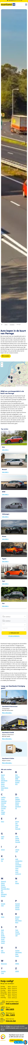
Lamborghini (18, 861)
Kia (2, 861)
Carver (3, 799)
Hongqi (17, 840)
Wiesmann (4, 963)
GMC (2, 838)
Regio (6, 324)
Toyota (17, 932)
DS (16, 808)
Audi (2, 789)
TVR (16, 935)
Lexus (16, 868)
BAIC (16, 775)
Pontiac (17, 907)
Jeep (16, 851)
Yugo (2, 973)
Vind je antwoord (12, 1003)
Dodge (17, 804)
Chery (2, 804)
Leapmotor (18, 866)
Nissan (17, 883)
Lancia (17, 862)
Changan (3, 803)
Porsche (17, 909)
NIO (16, 881)
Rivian (17, 918)
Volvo (16, 954)
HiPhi (16, 836)
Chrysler (3, 808)
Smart (2, 939)
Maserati (3, 881)
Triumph (17, 933)
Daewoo (17, 799)
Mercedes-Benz (5, 888)
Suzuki (3, 943)
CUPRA (3, 814)
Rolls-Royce (18, 920)
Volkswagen (18, 952)
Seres (2, 933)
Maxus (3, 883)
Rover (16, 922)
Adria (2, 777)
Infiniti (3, 849)
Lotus (16, 870)
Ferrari (17, 821)
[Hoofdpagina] (1, 324)
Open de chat (11, 1021)
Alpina (3, 782)
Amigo (3, 786)
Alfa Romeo (4, 780)
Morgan (3, 896)
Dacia (16, 797)
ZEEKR (17, 971)
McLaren (3, 887)
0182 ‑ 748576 (10, 1015)
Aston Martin (4, 788)
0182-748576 (10, 1009)
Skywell (3, 937)
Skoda (2, 935)
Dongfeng (18, 806)
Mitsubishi (4, 894)
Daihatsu (17, 801)
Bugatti (17, 782)
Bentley (17, 777)
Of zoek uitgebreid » (14, 636)
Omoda (3, 903)
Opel (2, 905)
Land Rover (18, 864)
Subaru (3, 941)
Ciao (2, 810)
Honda (17, 838)
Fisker (17, 825)
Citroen (3, 812)
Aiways (3, 778)
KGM (2, 859)
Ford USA (17, 829)
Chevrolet (3, 806)
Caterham (4, 801)
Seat (2, 932)
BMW (16, 778)
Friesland (12, 324)
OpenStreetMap (20, 385)
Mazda (3, 885)
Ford (16, 827)
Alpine (2, 784)
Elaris (2, 821)
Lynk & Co (18, 874)
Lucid (16, 872)
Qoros (2, 917)
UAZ (2, 950)
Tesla (16, 930)
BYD (16, 784)
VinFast (17, 950)
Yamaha (3, 971)
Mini (2, 892)
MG (2, 890)
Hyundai (17, 842)
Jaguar (17, 849)
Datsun (17, 803)
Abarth (3, 775)
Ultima (3, 952)
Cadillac (3, 797)
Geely (2, 836)
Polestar (17, 905)
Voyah (17, 956)
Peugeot (17, 903)
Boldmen (17, 780)
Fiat (16, 823)
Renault (17, 917)
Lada (16, 859)
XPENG (17, 963)
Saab (2, 930)
